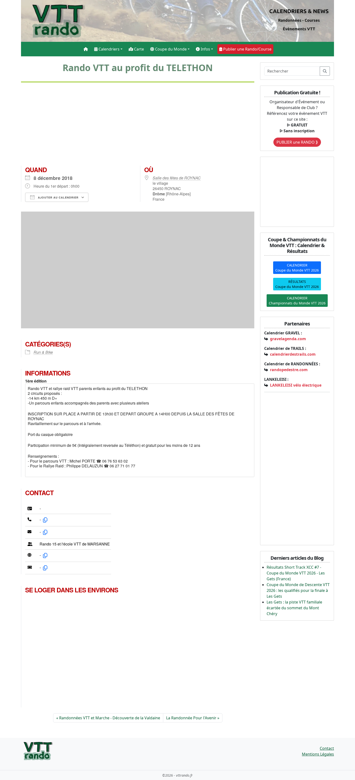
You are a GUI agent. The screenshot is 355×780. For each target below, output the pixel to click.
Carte (138, 49)
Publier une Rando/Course (246, 49)
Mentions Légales (318, 754)
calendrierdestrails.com (293, 354)
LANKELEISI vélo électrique (295, 385)
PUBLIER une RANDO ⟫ (297, 142)
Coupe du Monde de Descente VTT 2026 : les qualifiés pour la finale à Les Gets (298, 590)
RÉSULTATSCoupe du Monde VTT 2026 (297, 284)
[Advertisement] (137, 126)
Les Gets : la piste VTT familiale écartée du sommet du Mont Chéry (294, 607)
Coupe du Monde (170, 49)
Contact (327, 748)
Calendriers (109, 49)
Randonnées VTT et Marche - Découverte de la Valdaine (109, 718)
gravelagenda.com (288, 338)
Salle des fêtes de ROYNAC (177, 178)
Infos (205, 49)
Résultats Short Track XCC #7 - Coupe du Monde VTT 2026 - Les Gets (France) (296, 573)
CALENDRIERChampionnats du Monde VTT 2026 (297, 300)
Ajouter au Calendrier (57, 197)
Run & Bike (43, 352)
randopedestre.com (289, 369)
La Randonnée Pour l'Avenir (191, 718)
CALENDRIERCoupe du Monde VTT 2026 (297, 267)
